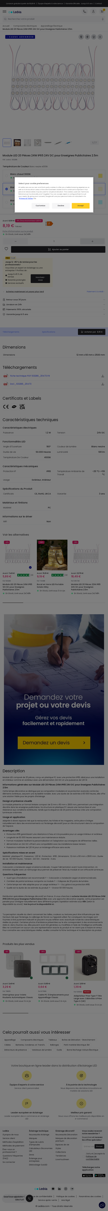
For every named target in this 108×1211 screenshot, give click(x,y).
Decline (61, 206)
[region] (54, 195)
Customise (40, 206)
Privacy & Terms (26, 198)
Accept (81, 206)
